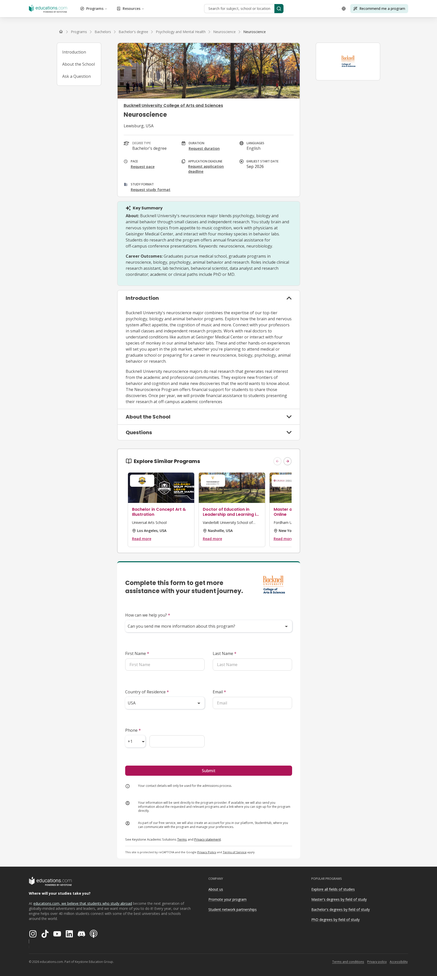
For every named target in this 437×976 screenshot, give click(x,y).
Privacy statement (207, 839)
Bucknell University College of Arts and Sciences (173, 105)
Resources (131, 8)
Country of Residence (147, 692)
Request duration (204, 148)
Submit (208, 770)
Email (219, 692)
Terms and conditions (348, 962)
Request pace (143, 166)
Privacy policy (377, 962)
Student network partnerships (232, 909)
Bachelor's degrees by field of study (340, 909)
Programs (94, 8)
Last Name (224, 653)
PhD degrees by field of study (335, 919)
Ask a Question (76, 76)
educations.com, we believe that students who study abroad (82, 903)
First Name (137, 653)
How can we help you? (147, 615)
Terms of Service (235, 852)
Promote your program (227, 899)
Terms (182, 839)
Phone (133, 730)
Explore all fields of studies (333, 889)
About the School (78, 64)
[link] (254, 31)
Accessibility (399, 962)
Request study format (150, 189)
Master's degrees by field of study (339, 899)
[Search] (278, 8)
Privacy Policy (206, 852)
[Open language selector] (343, 8)
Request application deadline (206, 169)
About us (215, 889)
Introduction (74, 52)
